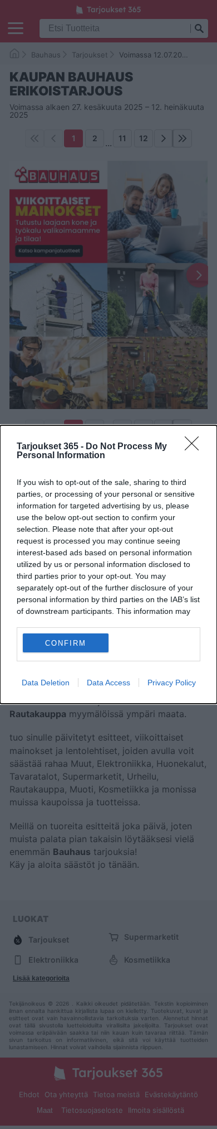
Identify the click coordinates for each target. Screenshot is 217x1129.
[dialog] (108, 564)
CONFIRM (65, 643)
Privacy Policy (171, 682)
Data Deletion (46, 682)
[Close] (195, 447)
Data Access (108, 682)
